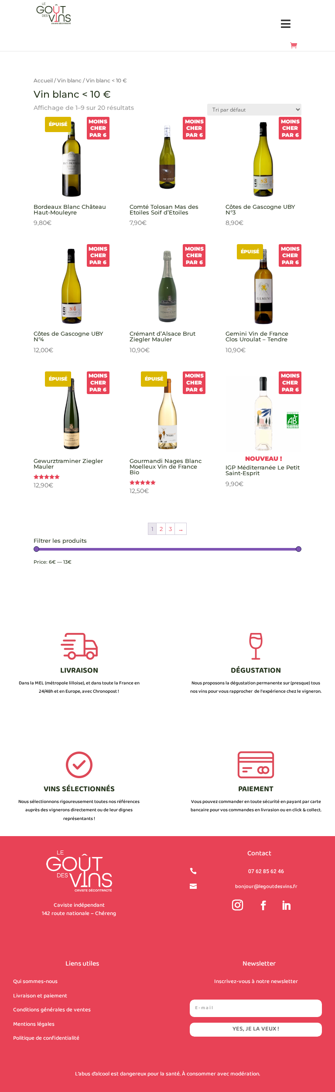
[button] (286, 24)
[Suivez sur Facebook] (263, 905)
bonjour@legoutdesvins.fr (266, 886)
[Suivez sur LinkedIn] (286, 905)
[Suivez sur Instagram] (238, 905)
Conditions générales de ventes (52, 1010)
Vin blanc (69, 80)
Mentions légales (34, 1024)
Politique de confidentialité (46, 1038)
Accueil (43, 80)
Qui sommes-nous (35, 982)
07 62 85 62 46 (266, 871)
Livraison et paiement (40, 996)
